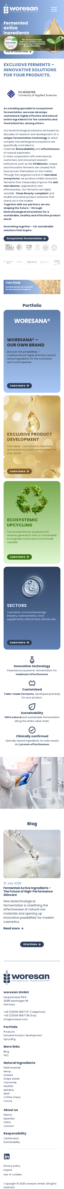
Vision (7, 1122)
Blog (6, 1051)
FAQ (6, 1055)
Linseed (8, 1075)
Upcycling (10, 1039)
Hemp (7, 1071)
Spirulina (9, 1090)
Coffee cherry (12, 1097)
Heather (8, 1086)
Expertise (9, 1118)
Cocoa (8, 1101)
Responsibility (15, 1133)
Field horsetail (12, 1067)
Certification (11, 1138)
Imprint (8, 1170)
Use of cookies (13, 1174)
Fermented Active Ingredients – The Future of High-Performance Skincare (28, 891)
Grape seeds (11, 1078)
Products (9, 1031)
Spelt (7, 1093)
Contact (9, 1126)
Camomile (10, 1082)
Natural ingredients (19, 1063)
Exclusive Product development (23, 1035)
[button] (32, 287)
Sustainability (12, 1142)
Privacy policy (12, 1166)
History (8, 1114)
